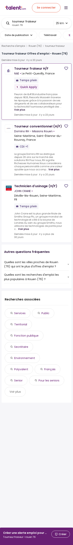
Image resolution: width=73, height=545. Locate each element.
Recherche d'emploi (13, 46)
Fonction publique (26, 336)
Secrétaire (21, 347)
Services (20, 313)
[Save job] (66, 68)
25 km (60, 23)
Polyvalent (21, 369)
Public (45, 313)
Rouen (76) (35, 46)
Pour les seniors (49, 380)
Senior (18, 380)
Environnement (24, 358)
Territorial (20, 324)
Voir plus (19, 109)
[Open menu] (66, 7)
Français (49, 369)
